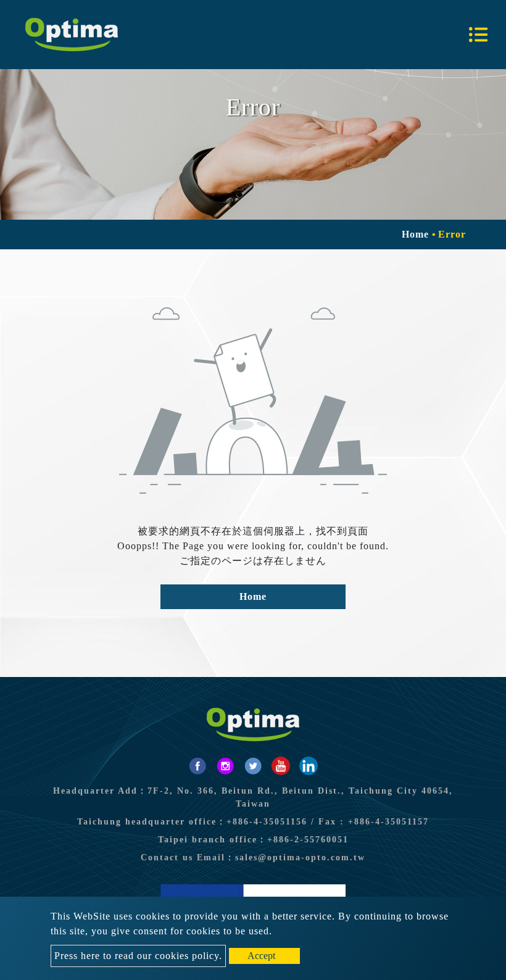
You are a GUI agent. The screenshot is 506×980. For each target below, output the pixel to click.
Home (415, 234)
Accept (261, 955)
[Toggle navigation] (478, 34)
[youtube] (280, 766)
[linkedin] (308, 766)
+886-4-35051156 (266, 821)
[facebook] (197, 766)
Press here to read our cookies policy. (138, 955)
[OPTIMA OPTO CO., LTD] (71, 34)
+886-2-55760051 (308, 839)
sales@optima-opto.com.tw (300, 857)
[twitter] (253, 766)
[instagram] (225, 766)
